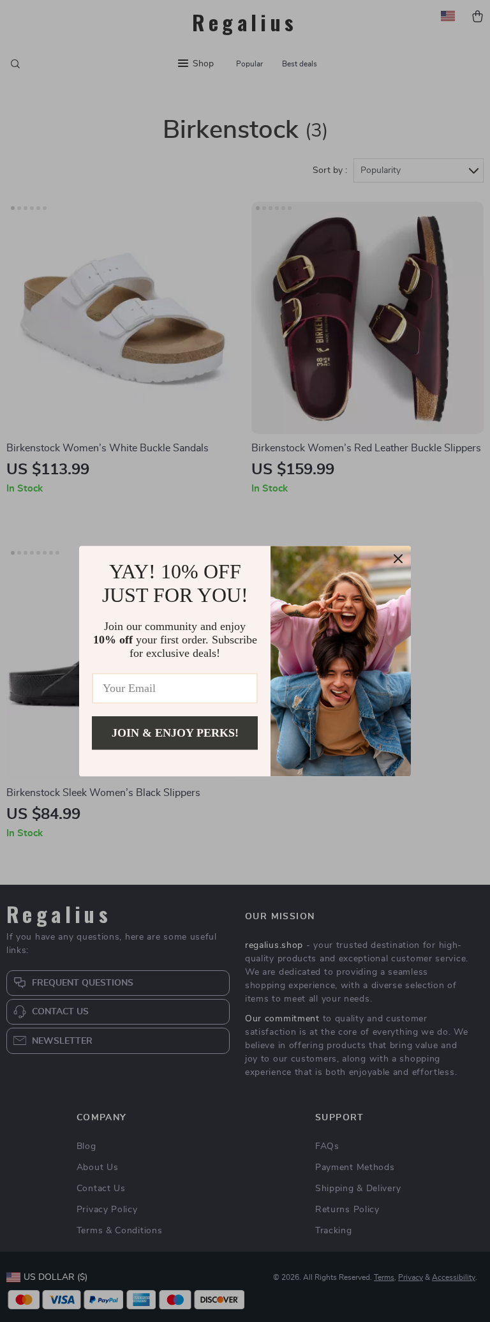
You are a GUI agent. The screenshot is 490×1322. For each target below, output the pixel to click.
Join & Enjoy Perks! (175, 732)
